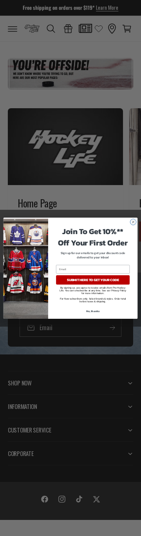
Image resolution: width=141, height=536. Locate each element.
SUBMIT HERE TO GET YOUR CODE (93, 279)
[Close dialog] (133, 222)
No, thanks (93, 311)
